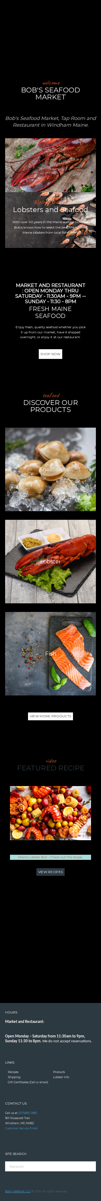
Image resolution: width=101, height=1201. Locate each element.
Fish (50, 653)
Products (59, 1072)
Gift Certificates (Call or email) (28, 1082)
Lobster (50, 561)
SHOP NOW (50, 354)
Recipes (13, 1072)
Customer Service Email (21, 1128)
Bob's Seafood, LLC (18, 1191)
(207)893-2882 (27, 1113)
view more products (50, 716)
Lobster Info (61, 1077)
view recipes (50, 872)
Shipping (14, 1077)
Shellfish (50, 469)
